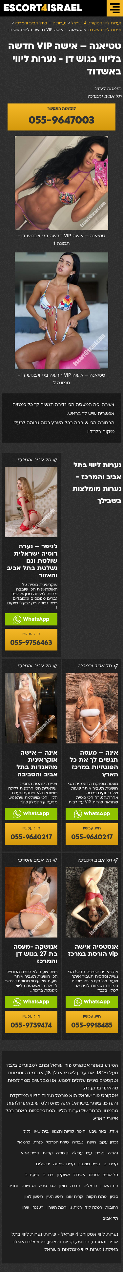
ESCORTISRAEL (42, 8)
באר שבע (97, 1131)
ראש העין (54, 1196)
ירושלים (43, 1164)
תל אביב (110, 1218)
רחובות (111, 1207)
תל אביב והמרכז (103, 1174)
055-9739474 (31, 1025)
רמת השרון (56, 1207)
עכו (89, 1153)
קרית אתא (30, 1153)
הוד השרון (109, 1185)
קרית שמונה (64, 1164)
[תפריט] (115, 8)
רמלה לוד (93, 1207)
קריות (48, 1153)
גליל (27, 1131)
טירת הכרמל (57, 1142)
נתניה (13, 1185)
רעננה (37, 1207)
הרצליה (90, 1185)
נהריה (113, 1153)
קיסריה (62, 1153)
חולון (63, 1185)
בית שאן (41, 1131)
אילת (114, 1131)
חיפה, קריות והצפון (69, 1131)
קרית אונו (74, 1196)
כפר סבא (47, 1185)
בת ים (48, 1174)
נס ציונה (29, 1185)
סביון (114, 1196)
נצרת (100, 1153)
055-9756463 (31, 643)
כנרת (38, 1142)
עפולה (77, 1153)
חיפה (91, 1142)
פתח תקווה (96, 1196)
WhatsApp (35, 619)
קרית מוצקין (89, 1164)
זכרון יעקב (108, 1142)
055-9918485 (92, 1025)
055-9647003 (61, 120)
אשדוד (79, 1174)
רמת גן (76, 1207)
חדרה (75, 1185)
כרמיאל (23, 1142)
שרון (25, 1207)
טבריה (78, 1142)
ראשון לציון (33, 1196)
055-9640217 (92, 837)
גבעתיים (32, 1174)
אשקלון (63, 1174)
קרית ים (111, 1164)
